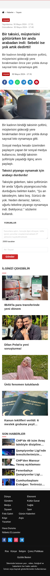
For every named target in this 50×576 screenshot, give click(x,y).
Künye (14, 551)
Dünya (7, 496)
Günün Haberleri (27, 514)
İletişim (22, 551)
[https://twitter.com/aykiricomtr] (10, 540)
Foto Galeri (7, 514)
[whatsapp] (17, 82)
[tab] (10, 222)
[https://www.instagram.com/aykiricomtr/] (16, 540)
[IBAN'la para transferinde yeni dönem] (25, 288)
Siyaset (8, 509)
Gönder (10, 256)
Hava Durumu (9, 528)
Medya (7, 505)
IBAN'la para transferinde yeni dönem (22, 306)
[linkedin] (30, 82)
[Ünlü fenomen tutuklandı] (25, 367)
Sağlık (30, 505)
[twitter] (10, 82)
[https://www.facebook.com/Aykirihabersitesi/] (4, 540)
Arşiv (21, 518)
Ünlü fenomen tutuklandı (21, 384)
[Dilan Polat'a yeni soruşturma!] (25, 327)
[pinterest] (36, 82)
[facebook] (4, 82)
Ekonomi (31, 496)
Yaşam (19, 12)
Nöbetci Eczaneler (11, 532)
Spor (29, 509)
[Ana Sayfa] (3, 13)
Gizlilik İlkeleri (24, 557)
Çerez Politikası (35, 551)
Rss (7, 551)
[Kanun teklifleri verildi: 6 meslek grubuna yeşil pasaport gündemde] (25, 403)
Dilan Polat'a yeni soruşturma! (16, 346)
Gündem (8, 501)
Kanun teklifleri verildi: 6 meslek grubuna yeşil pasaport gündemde (21, 422)
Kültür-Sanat (33, 501)
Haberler (10, 12)
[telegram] (23, 82)
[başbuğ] (22, 540)
